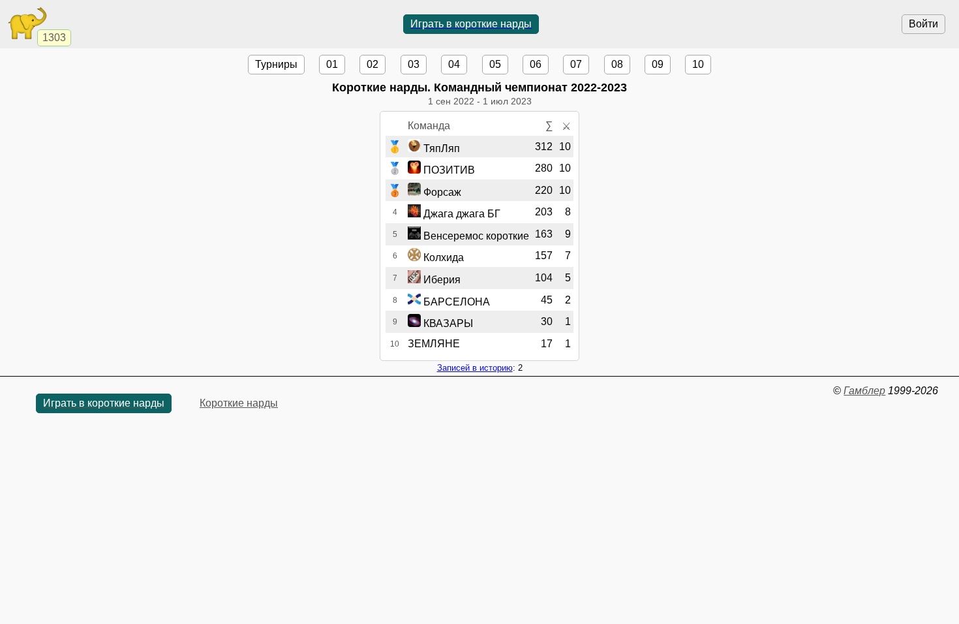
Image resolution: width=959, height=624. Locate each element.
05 (495, 64)
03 (413, 64)
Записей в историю (475, 368)
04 (454, 64)
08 (617, 64)
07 (576, 64)
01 (332, 64)
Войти (923, 23)
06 (535, 64)
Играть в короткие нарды (471, 23)
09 (657, 64)
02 (372, 64)
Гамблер (864, 390)
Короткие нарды (239, 403)
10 (698, 64)
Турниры (276, 64)
